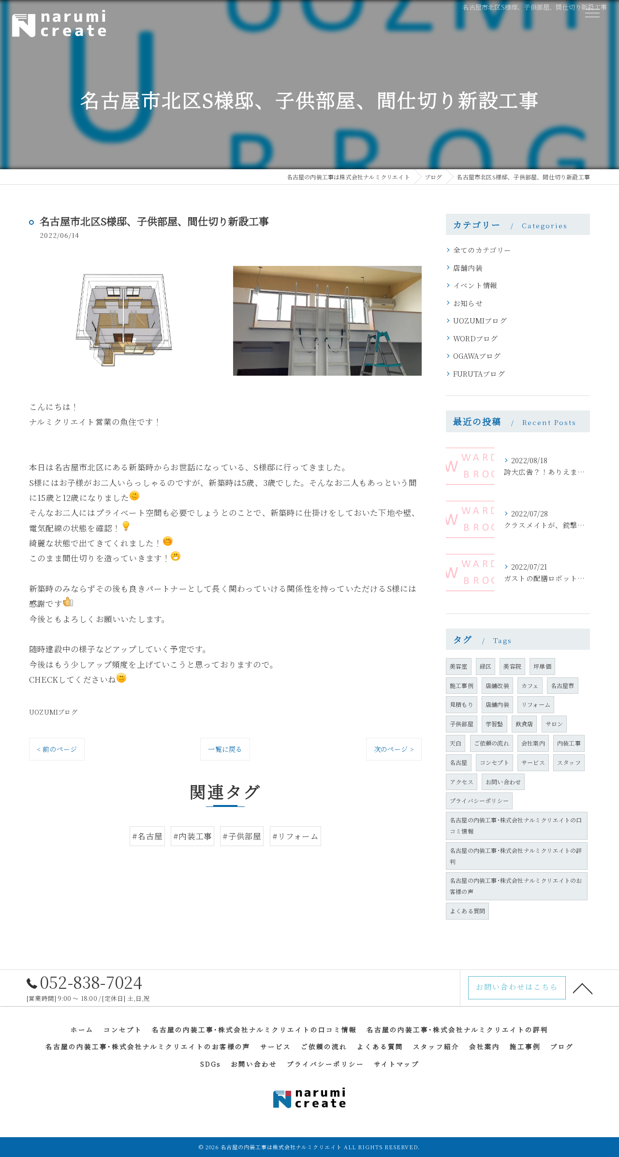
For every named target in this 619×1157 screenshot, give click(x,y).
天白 (455, 743)
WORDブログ (475, 338)
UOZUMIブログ (53, 712)
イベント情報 (475, 285)
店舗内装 (468, 268)
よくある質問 (467, 911)
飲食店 (524, 723)
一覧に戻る (225, 749)
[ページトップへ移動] (582, 987)
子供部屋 (461, 723)
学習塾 (494, 723)
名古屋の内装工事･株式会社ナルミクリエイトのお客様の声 (516, 885)
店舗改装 (497, 685)
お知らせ (468, 303)
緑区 (485, 666)
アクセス (461, 781)
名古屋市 (563, 685)
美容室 (459, 666)
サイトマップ (396, 1064)
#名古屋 (147, 836)
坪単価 (542, 666)
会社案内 (533, 743)
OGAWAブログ (477, 356)
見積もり (461, 704)
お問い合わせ (503, 781)
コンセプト (494, 762)
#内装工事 (192, 836)
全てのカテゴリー (482, 250)
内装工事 (569, 743)
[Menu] (592, 12)
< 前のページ (57, 749)
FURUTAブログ (479, 373)
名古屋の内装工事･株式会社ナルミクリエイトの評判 (516, 855)
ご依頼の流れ (491, 743)
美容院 (512, 666)
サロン (554, 723)
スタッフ (569, 762)
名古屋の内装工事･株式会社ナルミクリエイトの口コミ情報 (516, 825)
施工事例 (461, 685)
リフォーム (535, 704)
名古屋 (459, 762)
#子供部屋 (241, 836)
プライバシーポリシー (479, 800)
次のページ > (394, 749)
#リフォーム (295, 836)
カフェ (530, 685)
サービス (533, 762)
